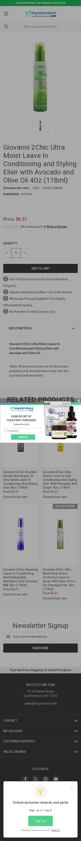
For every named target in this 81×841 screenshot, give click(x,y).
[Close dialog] (78, 400)
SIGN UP (22, 436)
